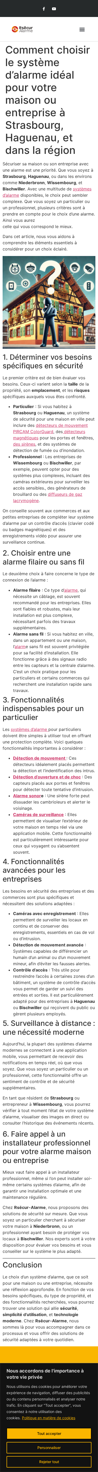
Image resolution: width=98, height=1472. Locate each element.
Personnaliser (49, 1447)
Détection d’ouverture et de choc (47, 776)
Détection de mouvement (39, 758)
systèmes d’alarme (29, 729)
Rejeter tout (49, 1461)
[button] (82, 29)
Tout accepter (49, 1433)
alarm (20, 646)
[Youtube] (54, 9)
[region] (49, 1417)
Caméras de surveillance (38, 814)
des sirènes (24, 444)
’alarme (71, 590)
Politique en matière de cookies (48, 1418)
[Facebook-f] (44, 9)
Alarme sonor (27, 795)
